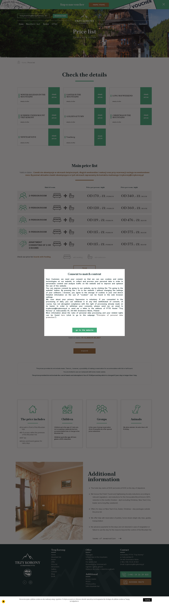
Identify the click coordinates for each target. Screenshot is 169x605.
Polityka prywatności (69, 599)
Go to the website (84, 330)
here (64, 315)
